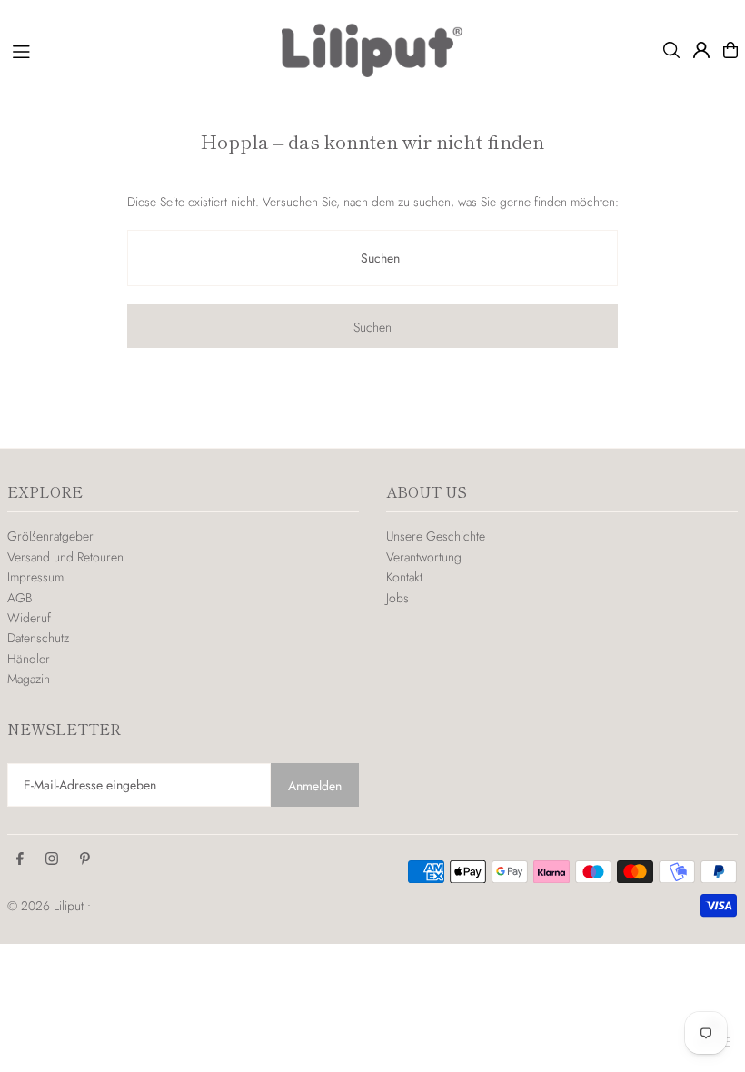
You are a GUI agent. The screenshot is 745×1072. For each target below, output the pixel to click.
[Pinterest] (85, 859)
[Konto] (701, 50)
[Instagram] (51, 859)
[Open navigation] (138, 49)
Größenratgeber (50, 536)
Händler (28, 659)
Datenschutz (38, 638)
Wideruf (29, 618)
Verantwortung (424, 557)
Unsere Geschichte (435, 536)
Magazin (28, 679)
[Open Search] (671, 50)
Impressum (35, 577)
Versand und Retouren (65, 557)
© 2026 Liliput (47, 906)
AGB (19, 598)
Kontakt (404, 577)
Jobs (397, 598)
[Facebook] (20, 859)
